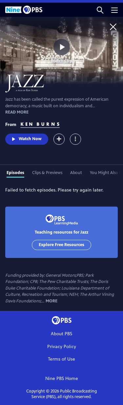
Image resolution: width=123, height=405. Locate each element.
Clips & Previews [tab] (47, 172)
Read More (17, 112)
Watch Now (30, 138)
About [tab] (76, 172)
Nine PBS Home (61, 378)
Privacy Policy (61, 346)
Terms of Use (61, 359)
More (51, 301)
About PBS (61, 334)
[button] (100, 10)
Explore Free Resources (61, 244)
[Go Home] (113, 26)
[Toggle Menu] (75, 139)
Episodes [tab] (15, 172)
